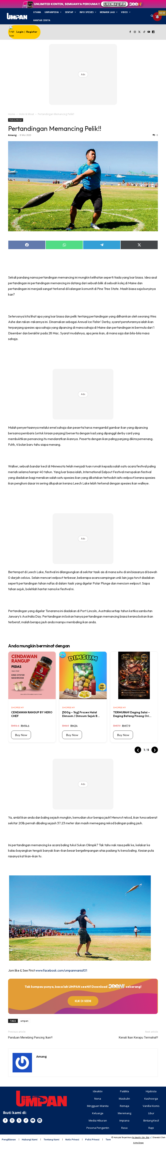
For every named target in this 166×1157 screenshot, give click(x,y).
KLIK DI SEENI (83, 1001)
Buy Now (21, 735)
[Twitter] (139, 32)
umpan (24, 1020)
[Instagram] (135, 32)
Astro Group (138, 1143)
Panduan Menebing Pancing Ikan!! (30, 1037)
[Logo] (17, 16)
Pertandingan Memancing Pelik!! (54, 128)
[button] (152, 16)
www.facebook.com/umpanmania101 (61, 970)
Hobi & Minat (26, 114)
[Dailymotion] (153, 32)
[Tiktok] (144, 32)
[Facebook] (130, 32)
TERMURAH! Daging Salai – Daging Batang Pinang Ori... (132, 714)
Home (11, 114)
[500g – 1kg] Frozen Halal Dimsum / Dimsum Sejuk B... (81, 714)
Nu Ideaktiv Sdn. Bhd (140, 1137)
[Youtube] (148, 32)
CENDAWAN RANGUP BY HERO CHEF (31, 714)
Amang (12, 135)
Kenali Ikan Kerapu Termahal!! (138, 1037)
